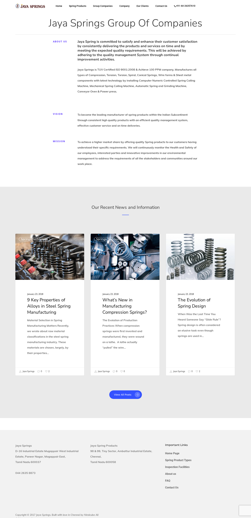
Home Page (172, 453)
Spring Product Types (178, 460)
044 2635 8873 (25, 473)
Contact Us (171, 487)
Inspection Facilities (177, 467)
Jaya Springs (28, 371)
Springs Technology (34, 239)
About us (170, 473)
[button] (125, 394)
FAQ (167, 480)
